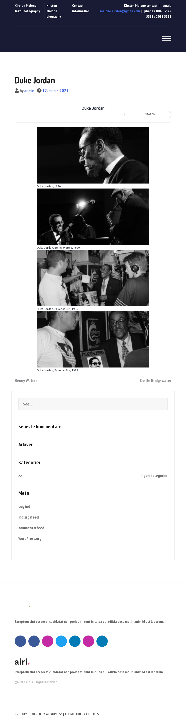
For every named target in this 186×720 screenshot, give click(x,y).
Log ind (24, 506)
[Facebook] (20, 641)
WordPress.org (30, 538)
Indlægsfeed (28, 517)
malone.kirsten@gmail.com (120, 11)
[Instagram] (47, 641)
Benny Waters (26, 380)
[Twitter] (61, 641)
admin (29, 91)
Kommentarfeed (31, 527)
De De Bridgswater (155, 380)
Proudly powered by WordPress (38, 714)
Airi (78, 714)
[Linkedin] (75, 641)
